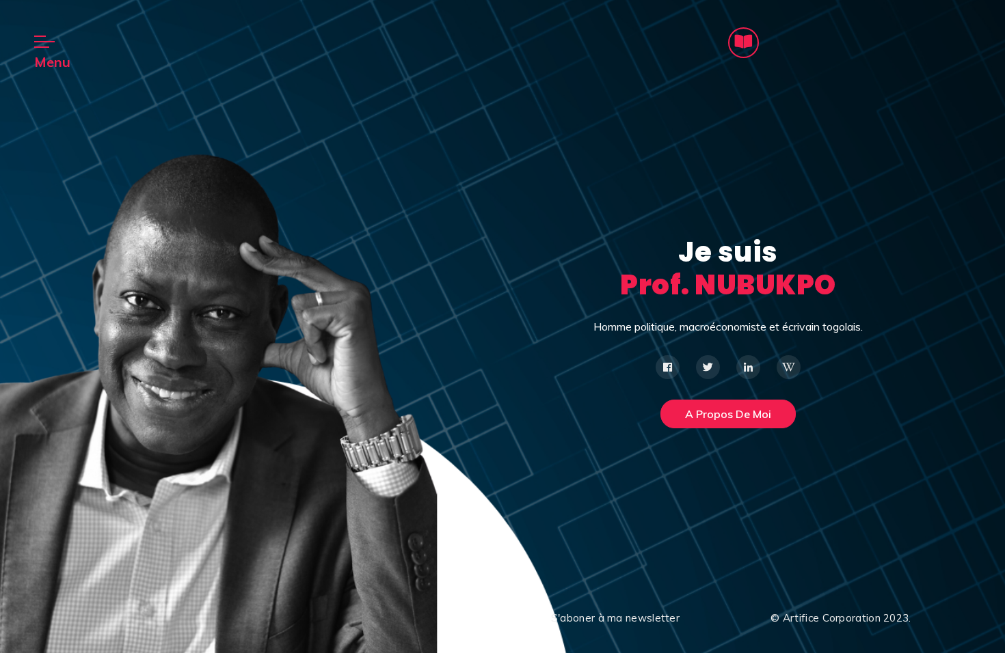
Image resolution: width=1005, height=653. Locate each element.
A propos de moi (728, 414)
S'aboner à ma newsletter (615, 617)
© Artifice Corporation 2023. (840, 617)
